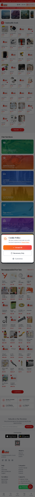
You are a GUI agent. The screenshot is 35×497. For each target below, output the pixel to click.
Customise (19, 259)
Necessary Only (18, 253)
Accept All (18, 247)
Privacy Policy (25, 242)
